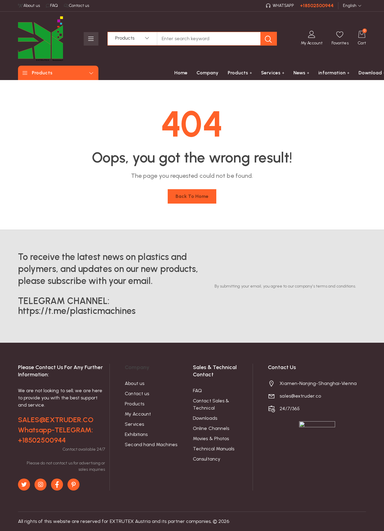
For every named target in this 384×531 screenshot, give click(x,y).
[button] (340, 39)
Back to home (192, 196)
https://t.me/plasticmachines (77, 310)
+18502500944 (317, 5)
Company (137, 367)
